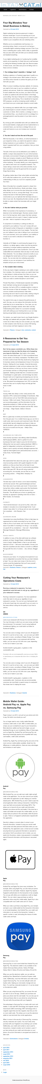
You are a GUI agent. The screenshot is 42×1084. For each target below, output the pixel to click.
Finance (12, 330)
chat (22, 330)
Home (5, 9)
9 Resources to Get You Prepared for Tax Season (16, 340)
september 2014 (8, 1052)
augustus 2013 (7, 1058)
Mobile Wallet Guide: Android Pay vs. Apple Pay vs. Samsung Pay (17, 704)
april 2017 (6, 1050)
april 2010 (6, 1063)
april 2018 (6, 1047)
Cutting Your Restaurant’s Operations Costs (16, 579)
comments (28, 330)
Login (5, 1072)
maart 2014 (6, 1054)
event (34, 567)
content (33, 330)
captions (30, 567)
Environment (14, 1038)
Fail (4, 569)
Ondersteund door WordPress (21, 1080)
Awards (24, 693)
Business (13, 567)
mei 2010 (6, 1060)
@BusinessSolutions (10, 617)
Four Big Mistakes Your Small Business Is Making (16, 24)
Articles (26, 1038)
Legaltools (13, 9)
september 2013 (8, 1056)
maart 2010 (6, 1065)
